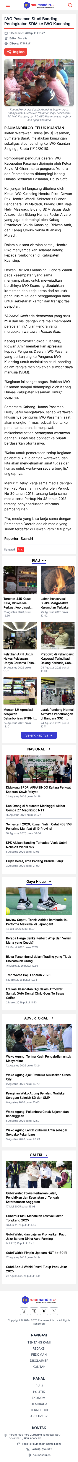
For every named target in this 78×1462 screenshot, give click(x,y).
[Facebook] (44, 1311)
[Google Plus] (54, 1311)
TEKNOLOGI (39, 1410)
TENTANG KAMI (39, 1342)
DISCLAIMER (39, 1360)
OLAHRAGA (39, 1404)
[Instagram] (24, 1311)
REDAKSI (39, 1348)
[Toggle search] (70, 5)
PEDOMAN (39, 1354)
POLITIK (39, 1392)
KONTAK (39, 1366)
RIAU (39, 1385)
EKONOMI (39, 1398)
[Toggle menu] (7, 5)
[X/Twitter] (34, 1311)
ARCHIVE (37, 1416)
